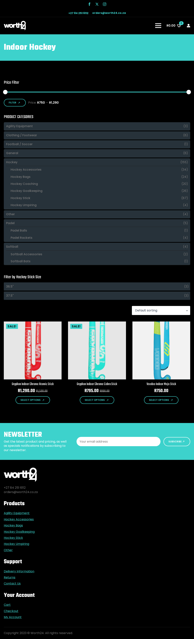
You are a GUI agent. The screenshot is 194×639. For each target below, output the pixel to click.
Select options (30, 400)
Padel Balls (19, 230)
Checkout (11, 611)
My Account (13, 617)
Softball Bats (21, 261)
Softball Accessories (26, 254)
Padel (10, 223)
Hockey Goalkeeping (26, 191)
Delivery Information (19, 571)
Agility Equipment (19, 126)
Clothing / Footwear (21, 135)
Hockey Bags (21, 177)
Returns (9, 577)
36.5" (10, 286)
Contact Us (12, 583)
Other (10, 214)
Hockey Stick (20, 198)
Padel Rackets (21, 238)
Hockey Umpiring (24, 205)
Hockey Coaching (24, 184)
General (12, 153)
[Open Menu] (158, 26)
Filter (12, 102)
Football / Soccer (19, 144)
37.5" (10, 295)
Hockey (11, 162)
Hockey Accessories (26, 170)
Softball (12, 247)
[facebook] (89, 4)
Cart (7, 605)
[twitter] (97, 4)
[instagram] (104, 4)
